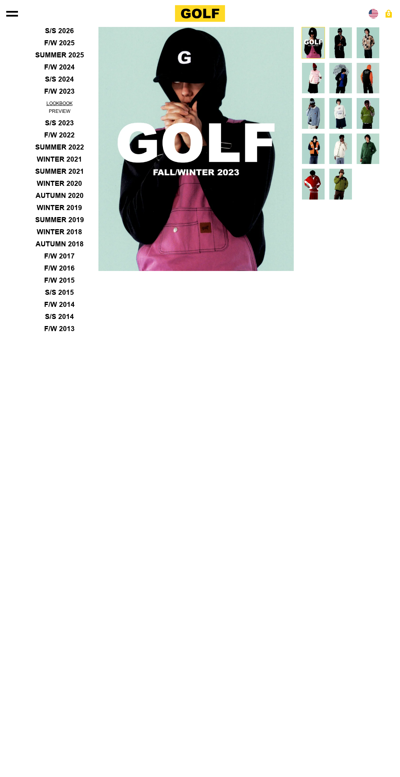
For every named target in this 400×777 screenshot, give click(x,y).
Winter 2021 (59, 159)
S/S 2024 (59, 79)
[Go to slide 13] (313, 184)
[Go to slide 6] (368, 78)
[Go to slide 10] (313, 149)
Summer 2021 (59, 171)
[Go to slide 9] (368, 113)
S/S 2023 (59, 123)
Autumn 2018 (60, 244)
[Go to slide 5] (340, 78)
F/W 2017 (59, 256)
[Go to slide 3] (368, 43)
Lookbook (59, 103)
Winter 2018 (59, 232)
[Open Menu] (12, 13)
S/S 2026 (59, 31)
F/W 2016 (59, 268)
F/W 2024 (59, 67)
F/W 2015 (59, 280)
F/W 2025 (59, 43)
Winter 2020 (59, 183)
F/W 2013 (59, 329)
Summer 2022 (59, 147)
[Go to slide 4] (313, 78)
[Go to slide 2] (340, 43)
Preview (59, 111)
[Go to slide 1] (313, 43)
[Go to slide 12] (368, 149)
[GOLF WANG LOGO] (200, 13)
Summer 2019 (59, 220)
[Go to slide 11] (340, 149)
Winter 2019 (59, 208)
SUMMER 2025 (59, 55)
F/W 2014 (59, 304)
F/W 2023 (59, 91)
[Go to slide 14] (340, 184)
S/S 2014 (59, 317)
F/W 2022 (59, 135)
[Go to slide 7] (313, 113)
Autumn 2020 (60, 196)
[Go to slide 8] (340, 113)
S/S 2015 (59, 292)
